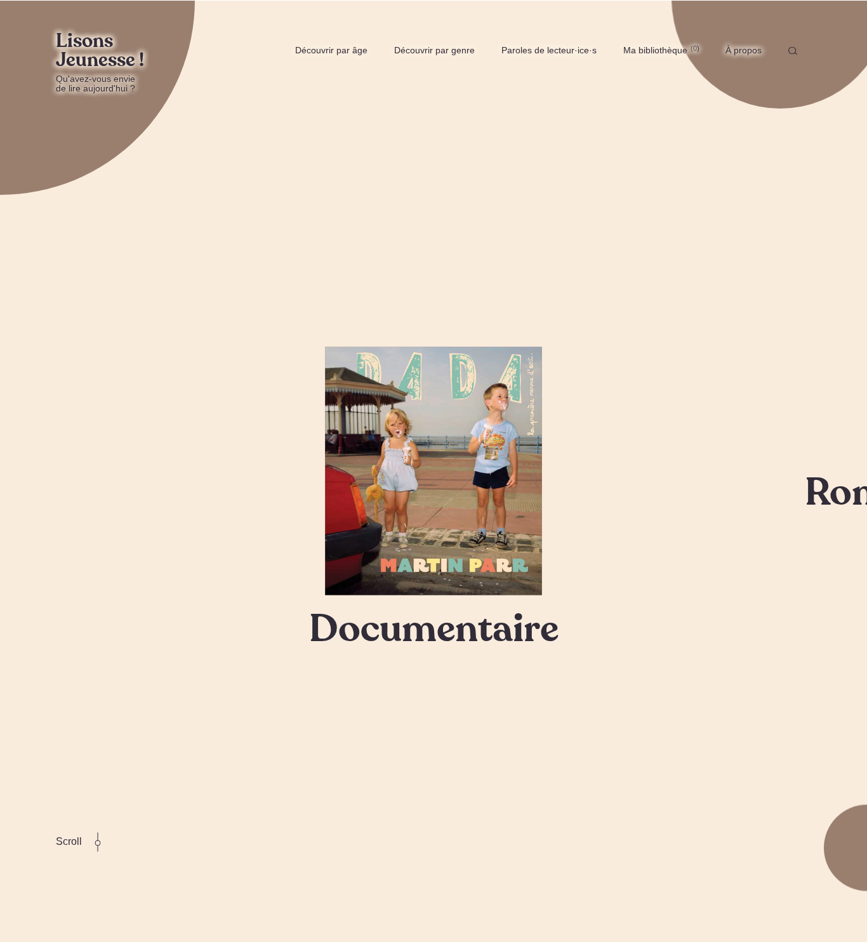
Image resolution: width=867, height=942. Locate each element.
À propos (743, 50)
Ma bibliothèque (660, 49)
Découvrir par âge (331, 50)
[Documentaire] (433, 471)
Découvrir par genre (434, 50)
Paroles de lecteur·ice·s (549, 50)
